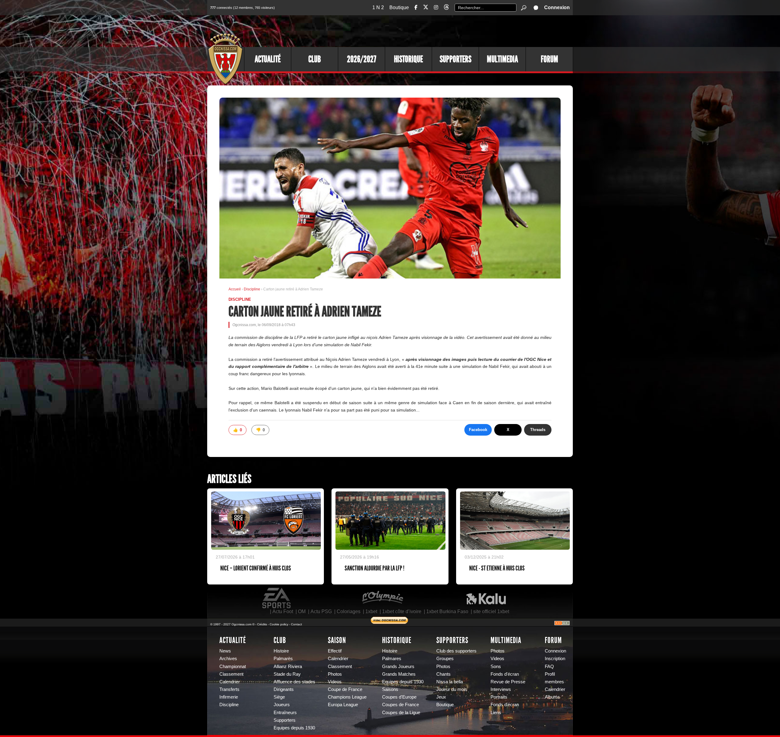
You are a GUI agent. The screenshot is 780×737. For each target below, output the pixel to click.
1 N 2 (378, 7)
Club (314, 59)
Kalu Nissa (486, 598)
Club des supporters (456, 651)
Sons (496, 666)
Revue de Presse (508, 681)
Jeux (441, 697)
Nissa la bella (449, 681)
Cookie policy (279, 624)
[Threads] (446, 8)
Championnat (232, 666)
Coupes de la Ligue (401, 712)
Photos (335, 674)
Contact (296, 624)
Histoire (281, 651)
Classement (231, 674)
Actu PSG (321, 611)
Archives (228, 658)
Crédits (262, 624)
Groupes (445, 658)
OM (302, 611)
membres (554, 681)
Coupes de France (400, 704)
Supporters (455, 59)
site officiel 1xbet (491, 611)
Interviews (501, 689)
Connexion (557, 7)
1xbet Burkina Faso (447, 611)
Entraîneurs (285, 712)
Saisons (390, 689)
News (225, 651)
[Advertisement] (461, 30)
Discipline (252, 289)
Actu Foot (282, 611)
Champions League (347, 697)
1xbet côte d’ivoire (401, 611)
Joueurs (282, 704)
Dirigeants (284, 689)
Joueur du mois (451, 689)
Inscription (555, 658)
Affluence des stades (294, 681)
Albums (552, 697)
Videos (335, 681)
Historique (408, 59)
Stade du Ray (287, 674)
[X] (425, 8)
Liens (496, 712)
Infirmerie (228, 697)
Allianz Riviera (288, 666)
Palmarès (283, 658)
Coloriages (348, 611)
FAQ (549, 666)
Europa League (343, 704)
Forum (549, 59)
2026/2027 (361, 59)
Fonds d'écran (505, 674)
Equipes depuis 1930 (294, 727)
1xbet (371, 611)
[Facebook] (415, 7)
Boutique (399, 7)
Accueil (235, 289)
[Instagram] (436, 7)
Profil (550, 674)
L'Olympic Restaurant (382, 598)
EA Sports (277, 598)
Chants (443, 674)
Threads (537, 429)
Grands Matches (399, 674)
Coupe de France (345, 689)
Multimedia (502, 59)
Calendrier (229, 681)
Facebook (478, 429)
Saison (337, 640)
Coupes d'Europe (399, 697)
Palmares (391, 658)
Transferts (229, 689)
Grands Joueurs (398, 666)
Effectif (335, 651)
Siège (279, 697)
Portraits (499, 697)
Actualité (268, 59)
